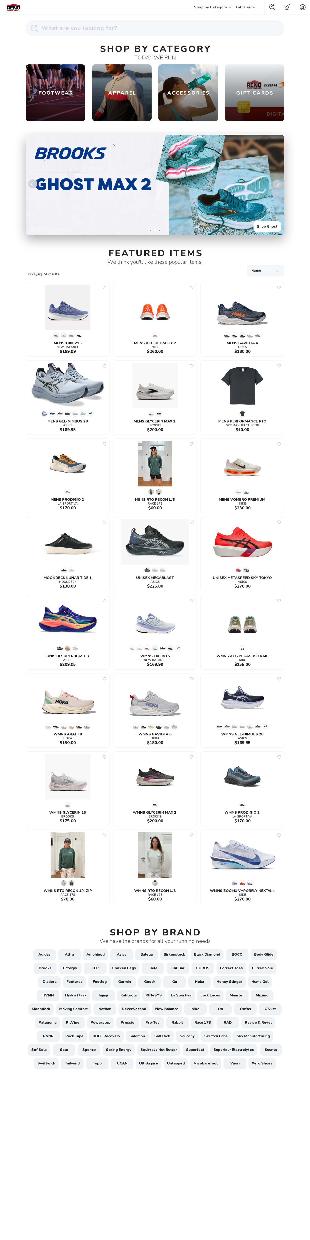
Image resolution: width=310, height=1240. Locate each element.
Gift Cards (245, 7)
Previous (32, 183)
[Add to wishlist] (104, 287)
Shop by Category (210, 7)
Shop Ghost (267, 226)
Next (277, 183)
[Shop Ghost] (155, 185)
